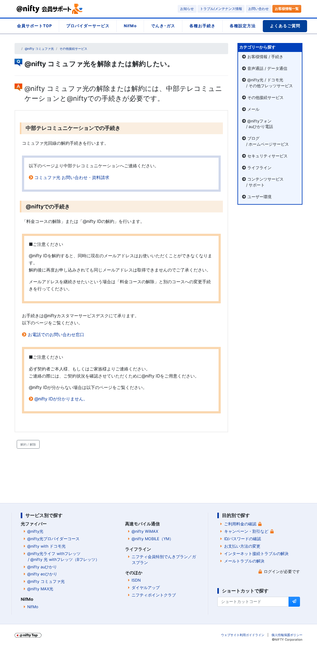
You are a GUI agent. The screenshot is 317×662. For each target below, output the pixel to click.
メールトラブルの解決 (244, 561)
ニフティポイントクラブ (154, 595)
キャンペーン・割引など (246, 531)
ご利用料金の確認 (240, 524)
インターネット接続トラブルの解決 (256, 553)
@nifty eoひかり (42, 574)
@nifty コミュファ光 (39, 48)
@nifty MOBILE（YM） (152, 538)
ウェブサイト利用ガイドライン (242, 635)
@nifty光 (35, 531)
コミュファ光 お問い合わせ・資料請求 (71, 177)
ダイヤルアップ (146, 587)
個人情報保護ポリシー (286, 635)
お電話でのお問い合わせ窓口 (56, 334)
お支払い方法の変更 (242, 546)
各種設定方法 (243, 25)
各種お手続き (202, 25)
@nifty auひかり (42, 567)
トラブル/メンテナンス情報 (221, 8)
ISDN (136, 580)
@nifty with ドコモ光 (46, 546)
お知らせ (187, 8)
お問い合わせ (258, 8)
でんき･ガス (163, 25)
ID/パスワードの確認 (242, 538)
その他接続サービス (73, 48)
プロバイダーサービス (88, 25)
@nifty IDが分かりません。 (61, 398)
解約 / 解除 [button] (28, 444)
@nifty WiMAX (145, 531)
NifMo (130, 25)
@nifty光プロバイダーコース (53, 538)
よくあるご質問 (285, 25)
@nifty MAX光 (40, 589)
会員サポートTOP (34, 25)
